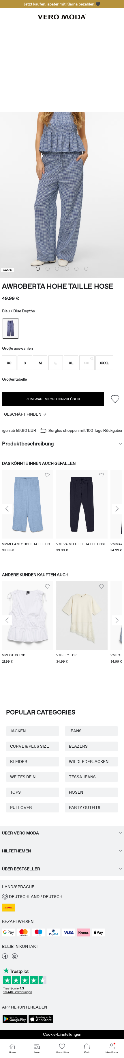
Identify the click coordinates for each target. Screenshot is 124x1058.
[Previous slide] (7, 509)
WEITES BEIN (22, 777)
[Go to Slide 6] (86, 269)
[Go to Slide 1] (38, 269)
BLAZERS (78, 746)
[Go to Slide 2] (48, 269)
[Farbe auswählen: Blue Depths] (10, 328)
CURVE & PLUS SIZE (29, 746)
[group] (27, 515)
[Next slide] (117, 509)
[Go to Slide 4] (67, 269)
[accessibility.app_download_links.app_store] (41, 1022)
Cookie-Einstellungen (62, 1034)
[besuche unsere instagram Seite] (15, 957)
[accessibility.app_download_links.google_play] (15, 1022)
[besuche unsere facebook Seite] (5, 957)
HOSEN (76, 792)
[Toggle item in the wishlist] (115, 399)
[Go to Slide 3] (57, 269)
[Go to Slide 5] (76, 269)
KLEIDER (18, 761)
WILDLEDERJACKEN (88, 761)
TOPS (15, 792)
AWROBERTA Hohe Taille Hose (57, 286)
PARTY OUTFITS (84, 807)
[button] (9, 362)
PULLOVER (21, 807)
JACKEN (18, 731)
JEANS (75, 731)
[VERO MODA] (62, 17)
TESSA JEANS (82, 777)
